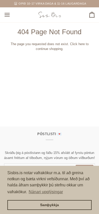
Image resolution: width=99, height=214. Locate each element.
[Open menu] (11, 14)
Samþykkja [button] (49, 205)
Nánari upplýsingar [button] (46, 192)
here (81, 44)
